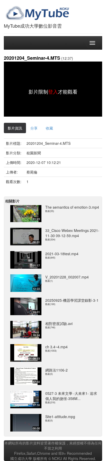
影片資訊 (15, 128)
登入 (53, 91)
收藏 (49, 128)
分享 (34, 128)
